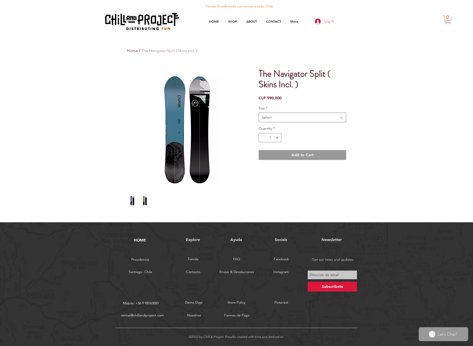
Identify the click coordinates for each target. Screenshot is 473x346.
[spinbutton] (270, 137)
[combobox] (302, 117)
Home (132, 50)
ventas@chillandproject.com (142, 315)
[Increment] (277, 137)
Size (263, 108)
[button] (447, 19)
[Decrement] (262, 137)
